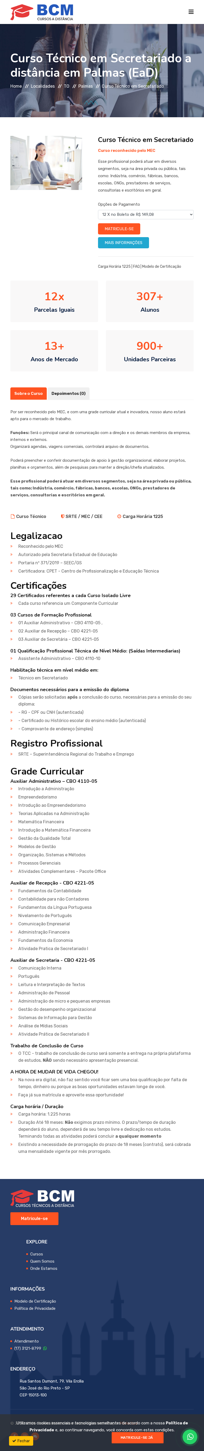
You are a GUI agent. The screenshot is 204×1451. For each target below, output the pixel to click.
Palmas (85, 86)
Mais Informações (123, 242)
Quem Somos (42, 1261)
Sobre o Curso (28, 393)
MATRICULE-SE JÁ (137, 1438)
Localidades (43, 86)
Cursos (36, 1254)
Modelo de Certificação (161, 266)
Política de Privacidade (35, 1308)
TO (66, 86)
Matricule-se (119, 228)
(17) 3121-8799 (28, 1348)
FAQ (136, 266)
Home (16, 86)
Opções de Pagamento (119, 204)
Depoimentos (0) (69, 393)
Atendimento (26, 1341)
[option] (46, 163)
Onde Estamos (43, 1268)
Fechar (23, 1440)
